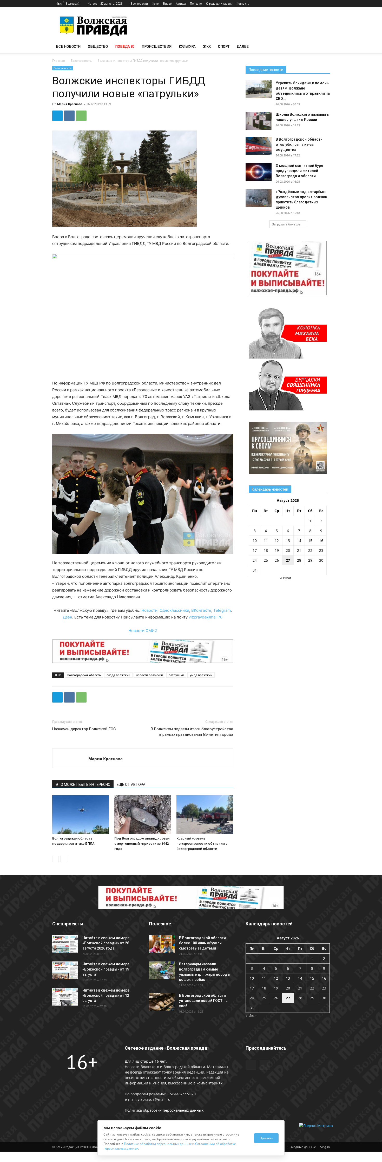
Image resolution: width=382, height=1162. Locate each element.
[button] (323, 46)
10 (255, 540)
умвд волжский (201, 675)
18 (266, 550)
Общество (98, 46)
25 (266, 560)
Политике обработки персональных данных (158, 1144)
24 (255, 560)
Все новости (139, 3)
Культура (187, 46)
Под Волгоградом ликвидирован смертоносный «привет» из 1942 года (141, 843)
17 (255, 550)
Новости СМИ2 (142, 630)
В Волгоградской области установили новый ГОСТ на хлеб (203, 1000)
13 (288, 540)
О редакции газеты (219, 3)
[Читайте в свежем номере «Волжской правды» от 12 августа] (65, 997)
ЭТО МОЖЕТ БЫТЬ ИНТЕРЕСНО (82, 784)
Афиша (181, 3)
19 (277, 550)
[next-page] (64, 859)
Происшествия (157, 46)
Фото (155, 3)
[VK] (69, 116)
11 (266, 540)
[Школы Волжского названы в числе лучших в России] (259, 121)
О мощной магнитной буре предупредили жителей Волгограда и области (299, 170)
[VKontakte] (326, 3)
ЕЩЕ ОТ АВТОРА (131, 784)
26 (277, 560)
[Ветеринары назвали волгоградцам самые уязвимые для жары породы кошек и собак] (162, 970)
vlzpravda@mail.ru (205, 617)
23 (321, 550)
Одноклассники (174, 610)
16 (321, 540)
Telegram (222, 610)
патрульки (176, 675)
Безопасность (81, 60)
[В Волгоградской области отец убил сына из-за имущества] (259, 146)
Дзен (67, 617)
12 (277, 540)
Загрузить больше (286, 224)
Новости (149, 610)
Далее (243, 46)
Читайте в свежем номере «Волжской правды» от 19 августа (105, 969)
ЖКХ (207, 46)
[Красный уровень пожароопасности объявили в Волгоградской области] (204, 814)
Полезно (196, 3)
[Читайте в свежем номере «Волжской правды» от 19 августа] (65, 970)
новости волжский (149, 675)
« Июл (285, 577)
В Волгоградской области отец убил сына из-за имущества (299, 144)
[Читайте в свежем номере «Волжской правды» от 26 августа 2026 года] (65, 944)
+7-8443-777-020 (181, 1093)
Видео (167, 3)
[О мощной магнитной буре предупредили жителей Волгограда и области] (259, 172)
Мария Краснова (69, 104)
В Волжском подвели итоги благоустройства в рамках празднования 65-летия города (192, 732)
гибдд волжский (118, 675)
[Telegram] (317, 3)
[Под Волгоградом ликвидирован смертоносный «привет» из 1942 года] (142, 814)
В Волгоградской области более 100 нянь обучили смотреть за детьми (202, 943)
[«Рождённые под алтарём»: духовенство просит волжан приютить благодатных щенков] (259, 198)
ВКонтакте (201, 610)
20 (288, 550)
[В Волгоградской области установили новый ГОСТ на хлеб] (162, 1002)
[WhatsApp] (81, 116)
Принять (266, 1138)
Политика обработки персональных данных (164, 1110)
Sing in (325, 1147)
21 (299, 550)
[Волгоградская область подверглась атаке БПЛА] (80, 814)
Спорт (223, 46)
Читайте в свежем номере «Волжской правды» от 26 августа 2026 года (105, 943)
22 (310, 550)
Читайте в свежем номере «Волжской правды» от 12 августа (105, 995)
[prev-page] (55, 859)
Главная (58, 60)
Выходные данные (301, 1147)
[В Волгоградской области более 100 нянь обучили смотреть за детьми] (162, 944)
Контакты (242, 3)
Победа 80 (124, 46)
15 (310, 540)
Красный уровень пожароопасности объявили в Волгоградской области (202, 843)
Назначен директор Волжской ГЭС (84, 729)
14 (299, 540)
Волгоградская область (84, 675)
